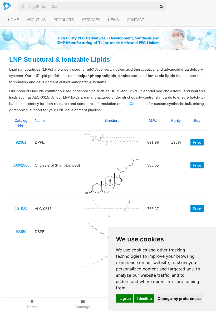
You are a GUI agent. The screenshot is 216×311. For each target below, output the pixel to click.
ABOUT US (36, 20)
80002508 (21, 165)
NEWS (113, 20)
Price (197, 142)
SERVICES (91, 20)
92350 (21, 232)
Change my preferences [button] (179, 298)
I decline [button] (144, 298)
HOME (13, 20)
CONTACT (135, 20)
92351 (21, 142)
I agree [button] (125, 298)
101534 (21, 209)
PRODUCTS (63, 20)
